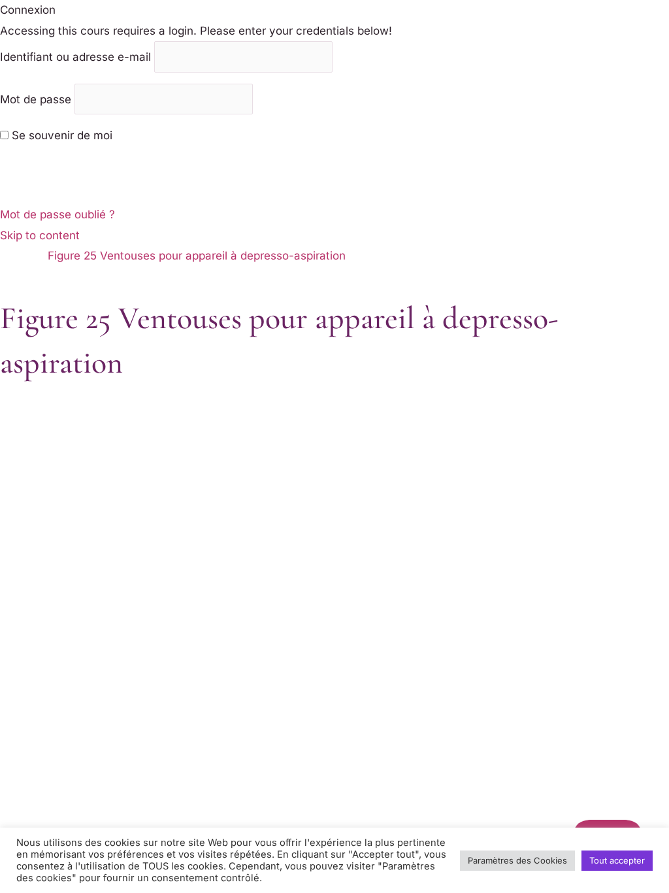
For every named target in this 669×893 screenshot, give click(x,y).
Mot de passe (35, 98)
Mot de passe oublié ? (57, 214)
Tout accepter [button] (617, 860)
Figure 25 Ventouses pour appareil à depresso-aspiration (197, 255)
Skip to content (40, 235)
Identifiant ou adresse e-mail (75, 56)
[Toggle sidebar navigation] (22, 259)
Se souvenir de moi (60, 135)
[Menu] (22, 285)
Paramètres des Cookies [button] (517, 860)
